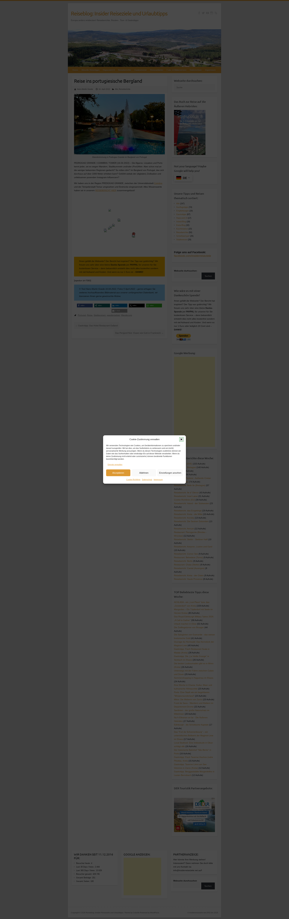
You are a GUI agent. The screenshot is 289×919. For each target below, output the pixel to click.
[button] (181, 439)
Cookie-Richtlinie (133, 480)
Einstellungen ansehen (170, 473)
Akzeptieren (118, 473)
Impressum (158, 480)
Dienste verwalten (115, 465)
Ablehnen (143, 473)
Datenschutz (147, 480)
